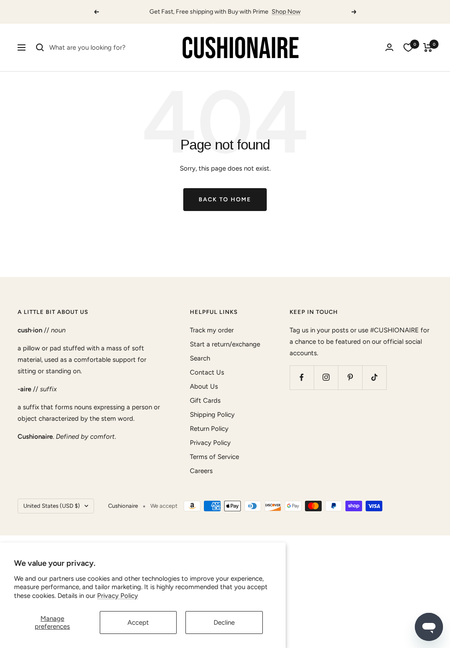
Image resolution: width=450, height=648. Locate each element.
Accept (138, 622)
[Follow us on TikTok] (374, 377)
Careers (201, 471)
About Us (204, 386)
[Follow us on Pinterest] (350, 377)
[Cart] (427, 47)
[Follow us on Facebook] (302, 377)
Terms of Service (214, 457)
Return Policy (209, 429)
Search (200, 358)
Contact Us (207, 372)
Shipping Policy (212, 415)
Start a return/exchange (225, 344)
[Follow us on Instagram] (326, 377)
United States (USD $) (51, 505)
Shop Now (286, 11)
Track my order (212, 330)
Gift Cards (205, 400)
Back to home (225, 199)
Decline (224, 622)
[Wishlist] (408, 47)
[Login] (389, 47)
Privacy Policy (117, 596)
